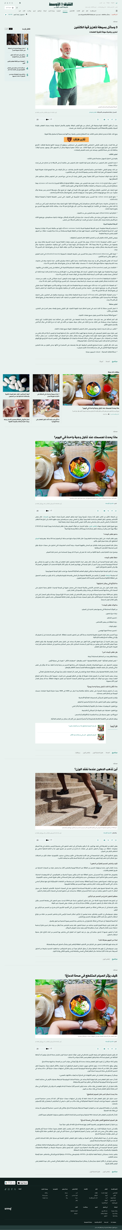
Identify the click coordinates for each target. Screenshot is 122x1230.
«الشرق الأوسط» (109, 503)
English (112, 2)
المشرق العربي (113, 1200)
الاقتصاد (78, 11)
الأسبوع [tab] (7, 28)
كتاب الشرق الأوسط (93, 1198)
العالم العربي (115, 1193)
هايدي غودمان (92, 112)
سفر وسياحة (45, 1195)
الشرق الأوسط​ (93, 11)
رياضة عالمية (115, 1216)
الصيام (37, 538)
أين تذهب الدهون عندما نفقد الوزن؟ (96, 769)
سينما (76, 1198)
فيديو (34, 11)
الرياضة (44, 11)
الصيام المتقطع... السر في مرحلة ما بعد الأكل (83, 735)
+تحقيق (105, 1216)
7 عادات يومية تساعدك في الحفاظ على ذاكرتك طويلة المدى (17, 49)
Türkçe (108, 2)
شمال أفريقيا (113, 1198)
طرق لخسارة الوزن (98, 753)
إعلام (77, 1200)
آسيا (106, 1198)
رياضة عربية (115, 1213)
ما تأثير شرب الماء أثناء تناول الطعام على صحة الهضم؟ (17, 56)
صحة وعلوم (65, 11)
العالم (87, 11)
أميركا (101, 362)
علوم (67, 1195)
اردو (104, 2)
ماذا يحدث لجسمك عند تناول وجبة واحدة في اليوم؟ (100, 408)
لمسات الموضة (45, 1198)
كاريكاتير (96, 1195)
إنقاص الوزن (93, 526)
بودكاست (29, 11)
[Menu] (116, 11)
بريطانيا (78, 753)
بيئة (67, 1198)
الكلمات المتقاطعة (74, 1211)
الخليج (115, 1195)
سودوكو (76, 1213)
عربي (116, 2)
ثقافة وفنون (72, 11)
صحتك (115, 22)
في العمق (39, 11)
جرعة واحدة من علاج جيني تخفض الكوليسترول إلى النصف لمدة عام (16, 69)
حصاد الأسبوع (104, 1211)
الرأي (83, 11)
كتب (77, 1193)
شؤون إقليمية (114, 1203)
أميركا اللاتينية (104, 1203)
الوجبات (45, 517)
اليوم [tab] (11, 28)
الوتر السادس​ (75, 1195)
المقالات (96, 1193)
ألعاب (24, 11)
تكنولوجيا (59, 11)
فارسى (101, 2)
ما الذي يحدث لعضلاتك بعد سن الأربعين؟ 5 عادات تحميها (17, 75)
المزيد (20, 11)
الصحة (108, 362)
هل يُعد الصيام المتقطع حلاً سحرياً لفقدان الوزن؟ (82, 726)
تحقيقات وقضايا (104, 1213)
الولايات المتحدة (104, 1193)
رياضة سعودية (114, 1211)
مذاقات (46, 1193)
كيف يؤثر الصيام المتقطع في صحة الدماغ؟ (91, 976)
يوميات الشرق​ (52, 11)
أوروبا (106, 1195)
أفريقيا (106, 1200)
